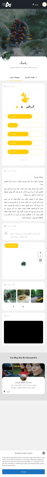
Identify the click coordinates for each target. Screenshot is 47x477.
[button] (44, 453)
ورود (35, 4)
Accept (23, 472)
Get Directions (12, 246)
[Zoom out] (40, 256)
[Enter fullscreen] (40, 260)
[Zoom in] (40, 252)
